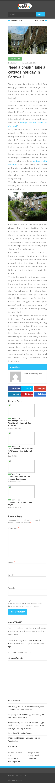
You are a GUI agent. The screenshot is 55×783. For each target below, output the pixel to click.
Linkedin (17, 394)
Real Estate (13, 758)
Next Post (39, 20)
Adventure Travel (15, 752)
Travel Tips (15, 58)
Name (11, 562)
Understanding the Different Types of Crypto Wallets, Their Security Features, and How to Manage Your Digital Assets (26, 725)
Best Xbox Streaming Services (20, 733)
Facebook (16, 388)
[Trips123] (25, 8)
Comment (13, 528)
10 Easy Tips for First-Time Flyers (20, 503)
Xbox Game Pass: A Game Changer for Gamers (19, 477)
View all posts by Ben (34, 373)
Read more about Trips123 (19, 652)
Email (11, 575)
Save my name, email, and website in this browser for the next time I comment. (25, 604)
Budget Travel (33, 752)
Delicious (42, 394)
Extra (10, 755)
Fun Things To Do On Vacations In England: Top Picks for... (19, 423)
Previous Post (17, 20)
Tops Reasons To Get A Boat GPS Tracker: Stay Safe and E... (20, 450)
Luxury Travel (33, 755)
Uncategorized (14, 761)
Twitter (28, 388)
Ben (18, 63)
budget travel (30, 643)
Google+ (42, 388)
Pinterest (29, 394)
